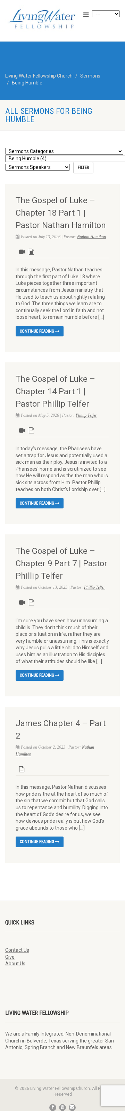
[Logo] (41, 18)
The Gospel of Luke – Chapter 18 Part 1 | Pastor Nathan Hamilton (61, 213)
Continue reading (37, 331)
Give (10, 957)
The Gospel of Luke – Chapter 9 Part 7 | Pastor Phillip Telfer (61, 563)
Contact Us (17, 950)
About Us (15, 963)
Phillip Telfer (86, 415)
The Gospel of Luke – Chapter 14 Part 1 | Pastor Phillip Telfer (55, 391)
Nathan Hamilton (91, 236)
